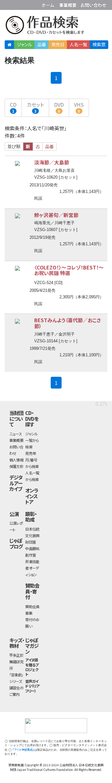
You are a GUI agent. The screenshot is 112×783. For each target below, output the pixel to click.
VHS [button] (79, 107)
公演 (14, 514)
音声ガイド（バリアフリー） (32, 685)
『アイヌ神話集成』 (23, 750)
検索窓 (98, 44)
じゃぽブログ (16, 543)
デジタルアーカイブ (15, 483)
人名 (78, 44)
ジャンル (24, 44)
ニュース (15, 433)
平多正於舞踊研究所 (16, 661)
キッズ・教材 (16, 643)
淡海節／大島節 (51, 162)
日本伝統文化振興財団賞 (32, 535)
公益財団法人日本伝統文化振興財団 (8, 4)
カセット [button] (35, 107)
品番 (41, 44)
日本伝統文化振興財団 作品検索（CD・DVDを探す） (56, 26)
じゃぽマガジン (32, 645)
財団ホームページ (49, 4)
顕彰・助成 (31, 516)
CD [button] (13, 107)
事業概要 (68, 4)
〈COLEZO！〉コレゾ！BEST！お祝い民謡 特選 (69, 270)
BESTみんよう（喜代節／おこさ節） (67, 323)
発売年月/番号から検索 (32, 460)
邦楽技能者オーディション (32, 568)
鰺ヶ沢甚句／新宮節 (56, 215)
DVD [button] (59, 107)
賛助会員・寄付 (32, 591)
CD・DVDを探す (32, 418)
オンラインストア (31, 496)
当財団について (16, 418)
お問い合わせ (93, 4)
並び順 (14, 146)
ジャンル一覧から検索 (32, 440)
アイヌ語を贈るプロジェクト (31, 667)
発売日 (57, 44)
